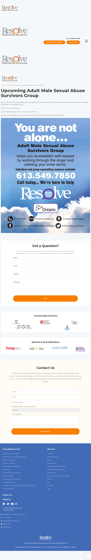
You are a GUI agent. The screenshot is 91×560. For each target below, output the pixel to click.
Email (15, 266)
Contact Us (7, 495)
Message (16, 282)
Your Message (16, 414)
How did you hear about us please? (23, 406)
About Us (51, 449)
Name (15, 258)
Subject (15, 274)
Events (8, 85)
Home (3, 85)
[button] (85, 41)
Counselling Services (11, 449)
